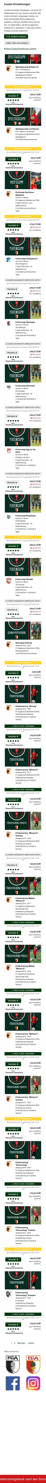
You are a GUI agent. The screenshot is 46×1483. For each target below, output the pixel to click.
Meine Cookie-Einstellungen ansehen (21, 48)
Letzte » (31, 1343)
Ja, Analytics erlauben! (17, 36)
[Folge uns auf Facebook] (13, 1383)
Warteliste (11, 289)
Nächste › (21, 1343)
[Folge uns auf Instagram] (33, 1383)
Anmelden (12, 96)
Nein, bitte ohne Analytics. (18, 43)
